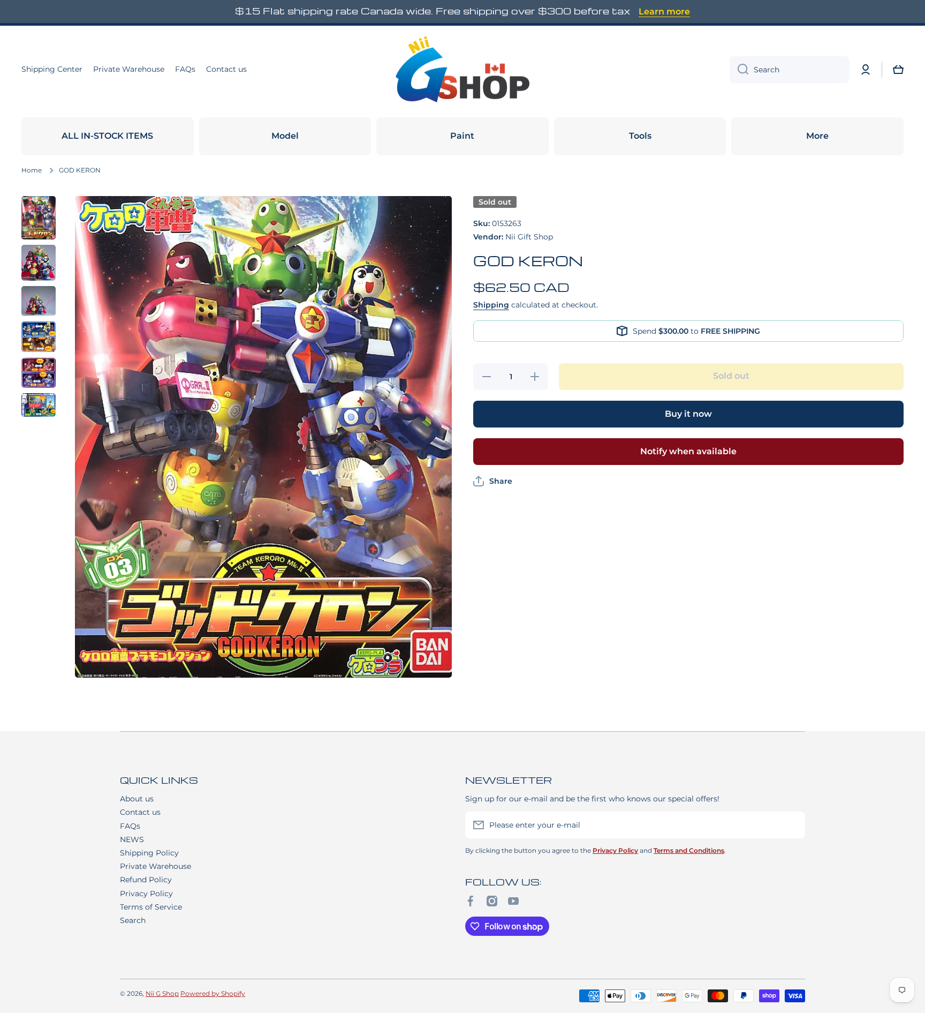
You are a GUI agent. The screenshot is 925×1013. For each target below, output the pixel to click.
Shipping (491, 305)
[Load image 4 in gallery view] (38, 336)
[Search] (739, 69)
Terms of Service (151, 907)
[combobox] (790, 69)
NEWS (132, 839)
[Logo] (462, 69)
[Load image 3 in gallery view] (38, 301)
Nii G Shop (162, 993)
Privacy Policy (146, 893)
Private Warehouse (155, 866)
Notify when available (688, 451)
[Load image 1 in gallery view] (38, 218)
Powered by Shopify (212, 993)
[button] (898, 69)
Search (133, 920)
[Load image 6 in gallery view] (38, 405)
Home (31, 170)
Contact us (140, 812)
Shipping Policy (149, 853)
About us (137, 799)
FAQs (130, 826)
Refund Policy (146, 879)
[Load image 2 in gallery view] (38, 262)
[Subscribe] (791, 825)
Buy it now (688, 414)
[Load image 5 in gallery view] (38, 373)
